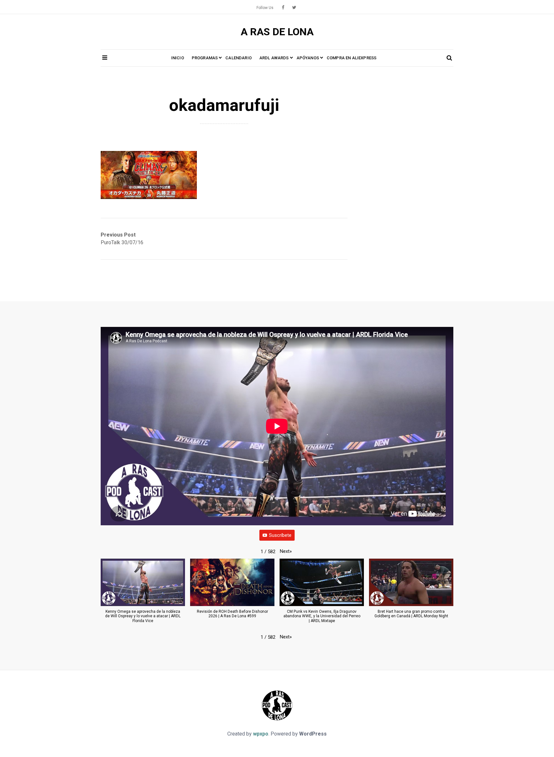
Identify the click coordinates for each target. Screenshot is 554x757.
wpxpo (260, 734)
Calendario (238, 57)
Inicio (177, 57)
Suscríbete (280, 535)
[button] (286, 551)
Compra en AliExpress (351, 57)
